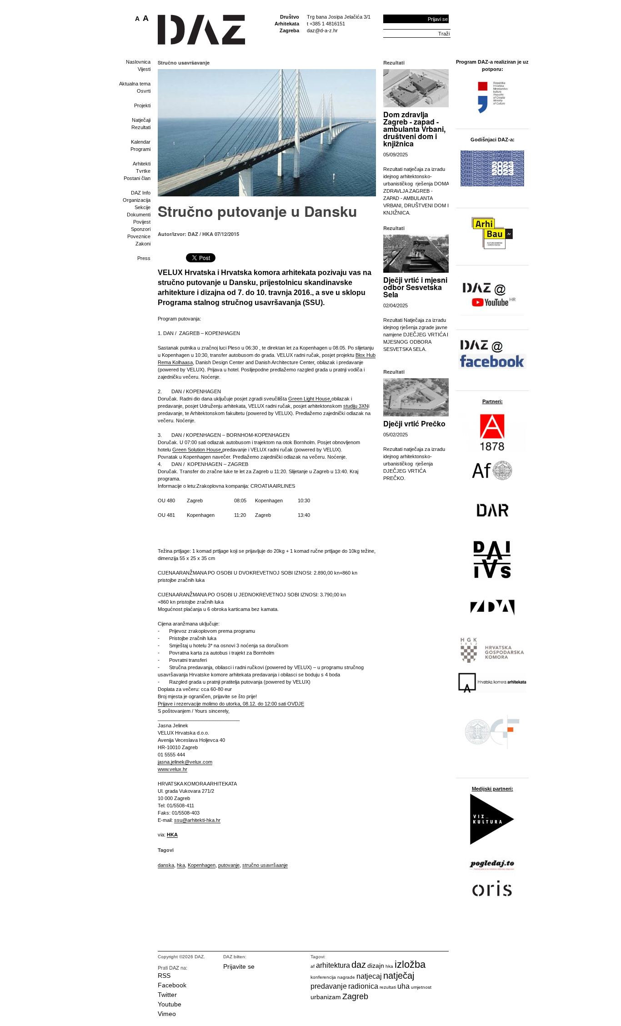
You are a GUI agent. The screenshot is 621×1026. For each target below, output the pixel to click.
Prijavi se (438, 19)
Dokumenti (138, 214)
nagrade (346, 977)
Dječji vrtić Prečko (414, 423)
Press (143, 258)
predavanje (328, 986)
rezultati (388, 987)
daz (358, 965)
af (312, 966)
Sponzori (140, 229)
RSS (164, 975)
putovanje (229, 865)
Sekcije (142, 207)
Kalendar (140, 142)
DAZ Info (140, 192)
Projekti (142, 105)
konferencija (323, 977)
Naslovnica (138, 62)
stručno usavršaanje (265, 865)
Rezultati (140, 127)
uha (403, 986)
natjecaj (369, 976)
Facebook (172, 985)
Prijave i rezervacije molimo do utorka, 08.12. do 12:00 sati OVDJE (231, 703)
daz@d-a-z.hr (322, 30)
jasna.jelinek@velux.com (185, 762)
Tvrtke (143, 171)
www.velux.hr (172, 769)
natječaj (398, 976)
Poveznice (138, 236)
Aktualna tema (134, 83)
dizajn (375, 965)
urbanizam (325, 997)
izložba (410, 964)
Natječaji (141, 120)
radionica (363, 986)
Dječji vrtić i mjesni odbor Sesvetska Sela (415, 287)
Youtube (169, 1004)
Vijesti (144, 69)
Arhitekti (141, 163)
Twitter (167, 994)
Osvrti (143, 91)
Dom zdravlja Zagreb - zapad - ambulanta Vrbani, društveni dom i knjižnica (414, 129)
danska (166, 865)
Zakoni (142, 243)
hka (181, 865)
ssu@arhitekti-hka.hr (197, 820)
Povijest (141, 222)
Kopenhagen (201, 865)
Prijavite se (239, 966)
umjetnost (421, 987)
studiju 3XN (355, 406)
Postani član (137, 178)
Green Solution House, (197, 449)
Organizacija (136, 200)
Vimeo (167, 1013)
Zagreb (355, 996)
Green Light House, (309, 398)
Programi (140, 149)
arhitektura (333, 965)
